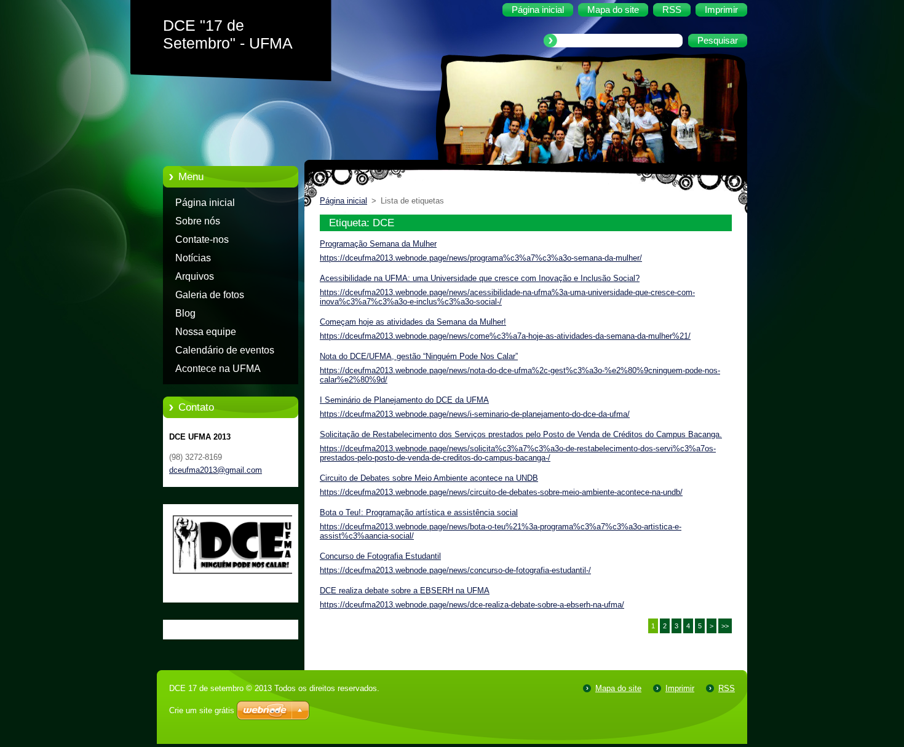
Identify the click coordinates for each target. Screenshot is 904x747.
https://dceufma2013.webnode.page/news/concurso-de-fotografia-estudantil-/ (455, 570)
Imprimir (679, 688)
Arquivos (194, 276)
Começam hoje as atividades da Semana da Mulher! (413, 321)
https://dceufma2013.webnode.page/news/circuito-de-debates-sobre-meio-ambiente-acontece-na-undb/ (501, 492)
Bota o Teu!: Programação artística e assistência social (419, 512)
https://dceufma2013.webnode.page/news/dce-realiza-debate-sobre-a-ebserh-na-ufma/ (472, 604)
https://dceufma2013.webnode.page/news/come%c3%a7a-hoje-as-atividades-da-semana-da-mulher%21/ (505, 336)
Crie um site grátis (201, 710)
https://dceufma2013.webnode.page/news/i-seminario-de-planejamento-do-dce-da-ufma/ (475, 414)
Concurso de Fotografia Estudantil (380, 556)
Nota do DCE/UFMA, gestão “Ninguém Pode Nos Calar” (419, 356)
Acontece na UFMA (218, 368)
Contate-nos (202, 239)
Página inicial (205, 202)
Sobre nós (197, 221)
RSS (726, 688)
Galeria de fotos (209, 295)
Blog (185, 313)
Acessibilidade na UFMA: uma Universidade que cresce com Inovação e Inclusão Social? (480, 278)
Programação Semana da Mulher (378, 243)
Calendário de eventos (224, 350)
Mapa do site (618, 688)
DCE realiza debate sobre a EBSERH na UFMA (405, 590)
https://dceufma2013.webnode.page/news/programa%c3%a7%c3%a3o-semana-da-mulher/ (481, 258)
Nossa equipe (205, 331)
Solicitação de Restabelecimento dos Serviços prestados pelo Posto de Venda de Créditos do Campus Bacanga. (521, 434)
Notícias (193, 258)
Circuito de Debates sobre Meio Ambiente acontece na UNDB (429, 478)
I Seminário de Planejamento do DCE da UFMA (404, 400)
